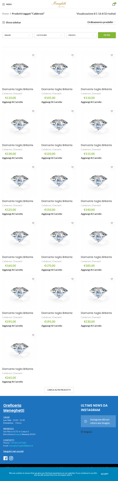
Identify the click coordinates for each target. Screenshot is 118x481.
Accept (104, 474)
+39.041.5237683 (18, 442)
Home (5, 13)
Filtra (107, 35)
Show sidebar (13, 22)
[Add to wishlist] (33, 55)
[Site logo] (59, 3)
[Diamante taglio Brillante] (19, 68)
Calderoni (7, 93)
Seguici (88, 431)
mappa (18, 434)
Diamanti (17, 93)
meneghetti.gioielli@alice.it (21, 445)
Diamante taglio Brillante (17, 89)
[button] (12, 102)
